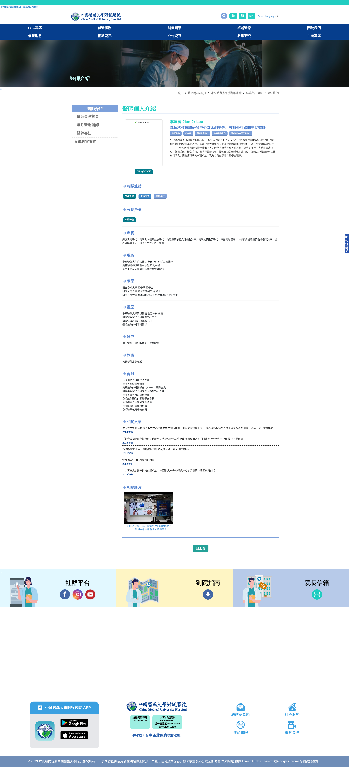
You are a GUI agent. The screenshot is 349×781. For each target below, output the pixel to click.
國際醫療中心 (202, 133)
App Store (74, 737)
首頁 (180, 93)
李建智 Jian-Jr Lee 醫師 (262, 93)
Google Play (74, 725)
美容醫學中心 (219, 133)
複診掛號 (145, 196)
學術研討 (160, 196)
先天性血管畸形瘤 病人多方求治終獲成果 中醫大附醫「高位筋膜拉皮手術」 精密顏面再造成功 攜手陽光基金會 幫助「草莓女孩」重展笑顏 (197, 428)
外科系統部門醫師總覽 (226, 93)
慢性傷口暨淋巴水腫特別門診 (138, 460)
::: (3, 2)
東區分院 (129, 219)
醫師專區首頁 (88, 116)
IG (78, 594)
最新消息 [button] (35, 36)
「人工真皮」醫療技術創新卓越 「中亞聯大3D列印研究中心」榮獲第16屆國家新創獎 (168, 470)
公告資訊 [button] (174, 36)
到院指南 (208, 594)
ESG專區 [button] (35, 28)
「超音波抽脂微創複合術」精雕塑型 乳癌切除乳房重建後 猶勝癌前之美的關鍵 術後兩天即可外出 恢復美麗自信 (182, 438)
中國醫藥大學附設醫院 (156, 706)
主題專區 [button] (314, 36)
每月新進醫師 (88, 125)
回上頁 (200, 548)
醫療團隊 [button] (174, 28)
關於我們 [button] (314, 28)
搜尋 (224, 16)
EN (251, 15)
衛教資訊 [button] (105, 36)
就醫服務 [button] (105, 28)
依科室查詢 (87, 142)
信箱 (317, 594)
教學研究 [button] (244, 36)
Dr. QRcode (144, 171)
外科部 (188, 133)
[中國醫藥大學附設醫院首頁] (95, 17)
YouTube (90, 594)
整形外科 (176, 133)
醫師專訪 (84, 133)
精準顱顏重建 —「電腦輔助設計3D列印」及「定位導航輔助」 (156, 449)
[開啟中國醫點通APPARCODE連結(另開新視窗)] (45, 731)
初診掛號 (129, 196)
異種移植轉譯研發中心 (240, 133)
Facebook (65, 594)
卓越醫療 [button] (244, 28)
